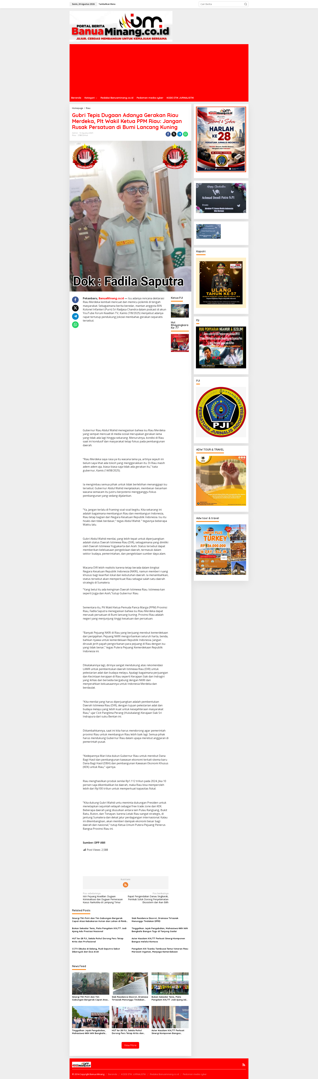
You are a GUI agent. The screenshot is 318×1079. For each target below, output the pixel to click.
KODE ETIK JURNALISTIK (133, 1074)
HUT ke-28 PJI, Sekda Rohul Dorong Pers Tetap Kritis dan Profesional (97, 940)
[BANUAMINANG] (121, 26)
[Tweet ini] (173, 134)
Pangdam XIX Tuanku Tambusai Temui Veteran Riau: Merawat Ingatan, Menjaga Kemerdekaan (160, 950)
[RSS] (125, 884)
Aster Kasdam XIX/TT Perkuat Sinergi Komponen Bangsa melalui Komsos (158, 940)
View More (130, 1045)
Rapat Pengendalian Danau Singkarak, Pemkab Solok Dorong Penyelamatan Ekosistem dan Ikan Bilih (148, 898)
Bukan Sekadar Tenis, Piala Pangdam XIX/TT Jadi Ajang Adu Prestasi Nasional (99, 930)
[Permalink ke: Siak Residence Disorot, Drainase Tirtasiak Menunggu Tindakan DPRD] (130, 983)
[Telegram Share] (179, 134)
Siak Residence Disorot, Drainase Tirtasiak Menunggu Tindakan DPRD (155, 919)
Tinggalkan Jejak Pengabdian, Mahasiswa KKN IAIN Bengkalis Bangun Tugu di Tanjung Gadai (160, 930)
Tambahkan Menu (107, 4)
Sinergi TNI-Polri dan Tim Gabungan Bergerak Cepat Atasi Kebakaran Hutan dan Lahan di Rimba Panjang (100, 920)
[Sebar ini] (168, 134)
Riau (74, 135)
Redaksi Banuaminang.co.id (164, 1074)
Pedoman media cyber (195, 1074)
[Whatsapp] (185, 134)
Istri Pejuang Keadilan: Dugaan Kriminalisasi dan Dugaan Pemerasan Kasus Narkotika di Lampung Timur (103, 898)
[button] (245, 4)
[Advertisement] (169, 69)
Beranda (112, 1074)
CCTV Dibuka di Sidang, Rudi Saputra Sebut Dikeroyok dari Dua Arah (96, 950)
